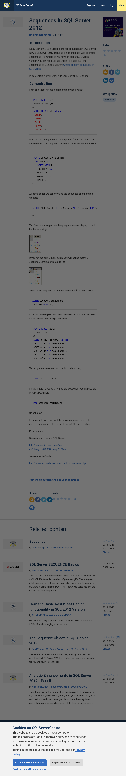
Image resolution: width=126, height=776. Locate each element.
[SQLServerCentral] (7, 5)
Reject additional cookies (66, 762)
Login (102, 5)
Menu (121, 5)
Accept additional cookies (29, 762)
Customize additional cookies (29, 769)
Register (91, 5)
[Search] (111, 5)
